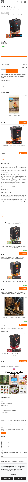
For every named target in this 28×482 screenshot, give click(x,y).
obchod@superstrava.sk (8, 439)
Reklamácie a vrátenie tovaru (7, 403)
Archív (3, 433)
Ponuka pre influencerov (6, 408)
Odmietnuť (7, 478)
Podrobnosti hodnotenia (18, 15)
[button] (14, 255)
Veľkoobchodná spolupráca (6, 414)
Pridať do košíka (12, 71)
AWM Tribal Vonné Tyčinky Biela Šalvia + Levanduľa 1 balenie (14, 354)
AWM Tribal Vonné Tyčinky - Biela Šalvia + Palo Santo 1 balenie (14, 246)
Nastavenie (13, 474)
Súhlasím (20, 478)
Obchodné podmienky (5, 402)
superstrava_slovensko (7, 445)
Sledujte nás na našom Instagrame (14, 372)
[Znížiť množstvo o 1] (5, 72)
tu (18, 471)
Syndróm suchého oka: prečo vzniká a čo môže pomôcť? (12, 429)
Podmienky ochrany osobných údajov (8, 410)
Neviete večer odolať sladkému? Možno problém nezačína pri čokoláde (13, 421)
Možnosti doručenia (18, 49)
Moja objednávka (4, 405)
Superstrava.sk (6, 443)
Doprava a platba (4, 400)
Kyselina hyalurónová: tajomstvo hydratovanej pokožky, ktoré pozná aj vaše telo (13, 425)
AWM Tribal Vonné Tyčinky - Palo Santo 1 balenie (14, 281)
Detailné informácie (5, 80)
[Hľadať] (17, 1)
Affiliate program (4, 412)
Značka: (4, 16)
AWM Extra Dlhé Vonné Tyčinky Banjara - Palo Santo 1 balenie (14, 318)
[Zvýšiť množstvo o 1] (5, 70)
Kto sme (2, 407)
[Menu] (25, 1)
